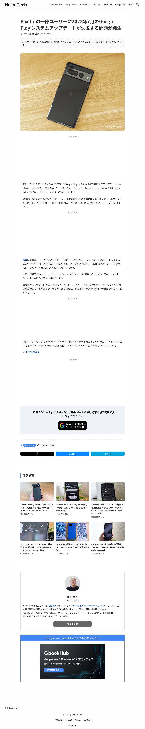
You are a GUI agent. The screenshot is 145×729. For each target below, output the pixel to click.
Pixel (52, 445)
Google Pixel (29, 445)
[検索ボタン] (137, 4)
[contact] (81, 714)
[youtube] (74, 714)
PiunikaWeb (32, 351)
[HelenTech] (16, 4)
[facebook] (64, 714)
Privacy (78, 719)
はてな (108, 453)
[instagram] (71, 714)
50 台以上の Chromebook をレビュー (90, 605)
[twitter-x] (67, 714)
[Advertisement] (72, 159)
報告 (25, 259)
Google (44, 445)
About (69, 719)
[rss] (77, 714)
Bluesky (72, 453)
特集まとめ (59, 719)
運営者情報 (72, 624)
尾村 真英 (52, 605)
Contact (87, 719)
